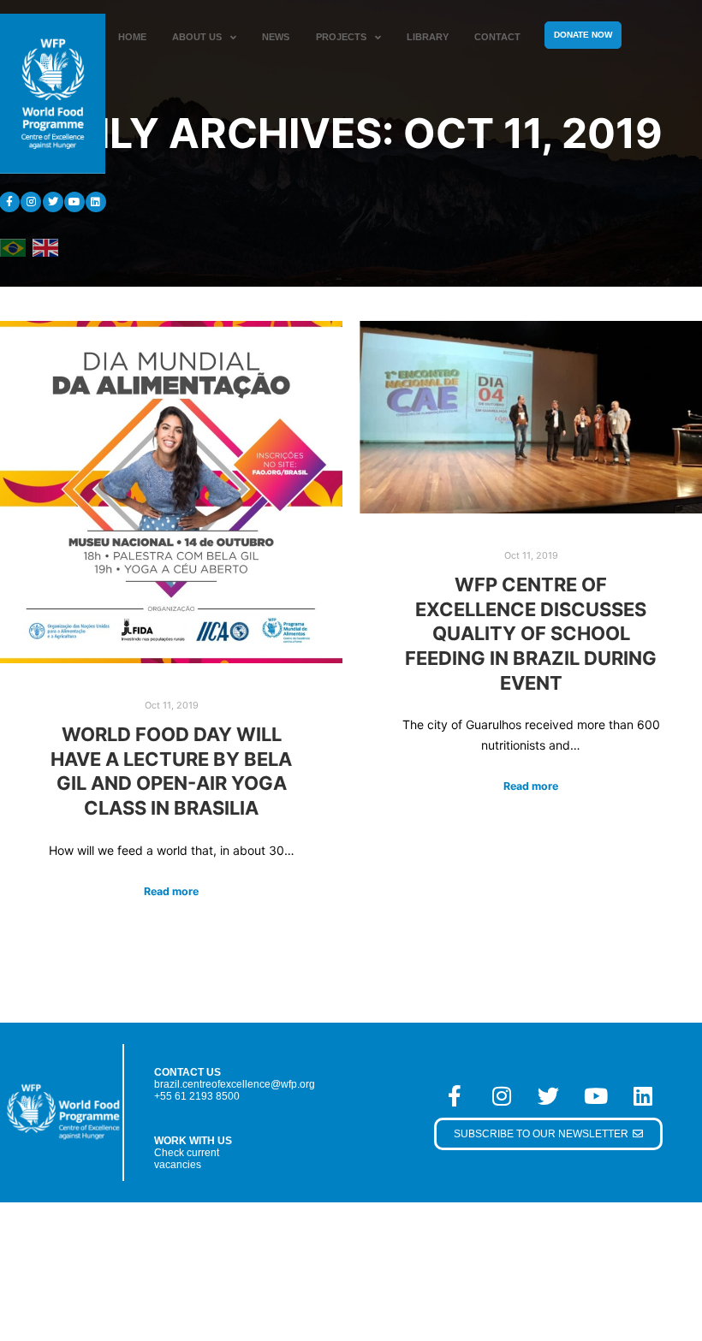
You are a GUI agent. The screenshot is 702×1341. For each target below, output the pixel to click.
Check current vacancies (186, 1159)
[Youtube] (74, 202)
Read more (171, 891)
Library (428, 37)
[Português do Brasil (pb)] (13, 246)
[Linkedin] (96, 202)
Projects (341, 37)
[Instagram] (31, 202)
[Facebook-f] (454, 1096)
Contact (497, 37)
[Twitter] (53, 202)
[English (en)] (45, 246)
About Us (197, 37)
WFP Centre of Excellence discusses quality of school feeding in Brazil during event (531, 633)
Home (132, 37)
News (275, 37)
